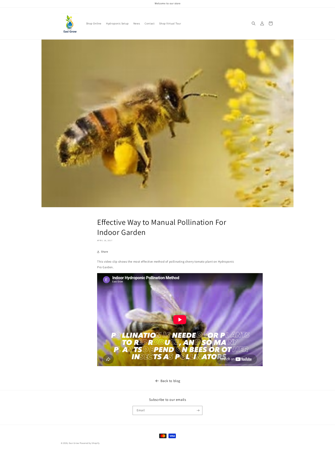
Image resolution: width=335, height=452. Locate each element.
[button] (253, 23)
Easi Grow (74, 443)
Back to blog (170, 381)
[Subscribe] (198, 410)
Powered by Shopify (90, 443)
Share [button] (104, 251)
